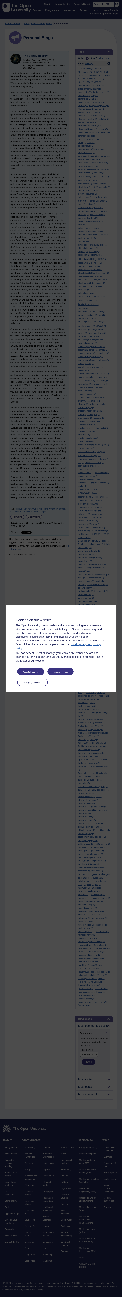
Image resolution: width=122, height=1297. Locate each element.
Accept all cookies (30, 672)
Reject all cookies (60, 672)
